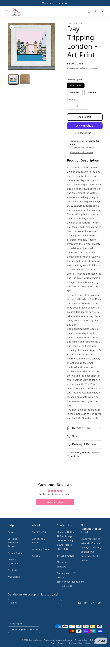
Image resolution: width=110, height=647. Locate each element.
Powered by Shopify (63, 640)
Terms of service (58, 643)
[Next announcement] (104, 3)
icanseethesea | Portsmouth (41, 640)
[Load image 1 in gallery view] (13, 79)
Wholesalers (14, 577)
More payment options (85, 133)
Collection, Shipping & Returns (13, 543)
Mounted (74, 92)
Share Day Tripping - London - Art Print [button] (85, 454)
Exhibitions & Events (38, 541)
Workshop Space (40, 549)
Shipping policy (75, 643)
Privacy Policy (15, 553)
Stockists (12, 570)
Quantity (71, 99)
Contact (11, 532)
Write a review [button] (55, 502)
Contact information (94, 643)
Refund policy (81, 640)
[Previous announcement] (6, 3)
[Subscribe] (58, 602)
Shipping (71, 68)
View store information (81, 152)
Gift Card (36, 556)
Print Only (75, 85)
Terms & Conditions (13, 562)
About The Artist (40, 532)
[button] (6, 12)
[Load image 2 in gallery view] (25, 79)
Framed (92, 92)
